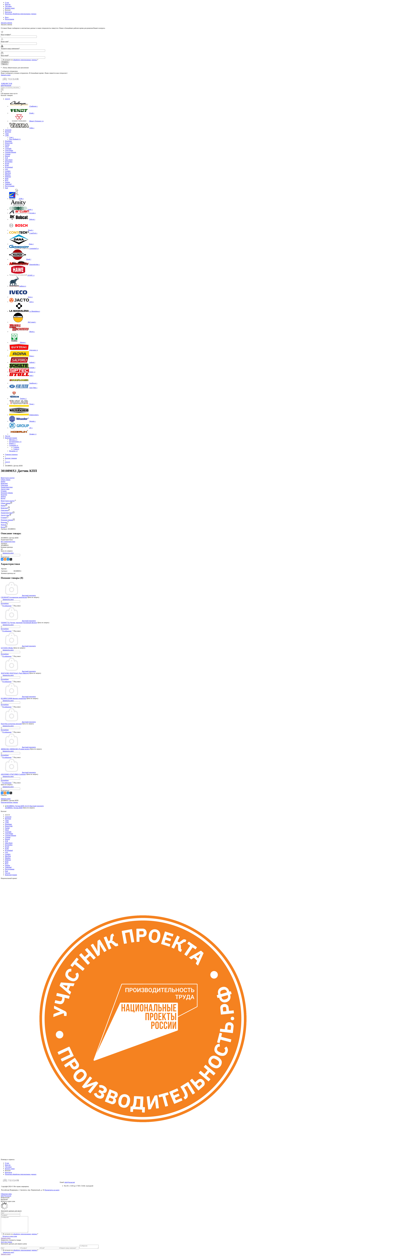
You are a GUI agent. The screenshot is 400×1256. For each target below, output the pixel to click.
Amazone (8, 817)
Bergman (8, 818)
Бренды (7, 4)
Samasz (7, 865)
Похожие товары (7, 520)
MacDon (8, 856)
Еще (6, 871)
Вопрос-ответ (10, 8)
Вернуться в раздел (7, 501)
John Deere (8, 843)
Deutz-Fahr (8, 826)
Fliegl (7, 830)
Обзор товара (5, 503)
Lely (6, 852)
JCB (6, 841)
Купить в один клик (9, 1236)
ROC (7, 863)
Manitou (8, 858)
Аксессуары (5, 515)
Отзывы (4, 517)
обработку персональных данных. (25, 60)
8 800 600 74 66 (6, 83)
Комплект (4, 508)
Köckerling (8, 845)
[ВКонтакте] (2, 559)
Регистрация (9, 19)
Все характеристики (8, 541)
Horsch (7, 839)
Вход (7, 17)
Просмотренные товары (9, 802)
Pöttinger (8, 860)
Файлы (3, 525)
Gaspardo (8, 832)
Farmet (7, 828)
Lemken (7, 854)
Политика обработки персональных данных (20, 14)
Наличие (4, 522)
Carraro (16, 447)
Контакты (8, 12)
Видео (3, 527)
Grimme (7, 837)
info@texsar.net (6, 85)
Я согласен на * (20, 1234)
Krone (7, 847)
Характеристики (7, 513)
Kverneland (9, 850)
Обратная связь (6, 1194)
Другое (7, 873)
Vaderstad (8, 867)
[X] (11, 559)
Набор (3, 505)
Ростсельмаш (9, 869)
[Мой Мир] (8, 559)
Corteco (16, 449)
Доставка (8, 6)
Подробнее (5, 603)
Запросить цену (8, 1252)
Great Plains (9, 833)
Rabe (6, 862)
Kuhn (7, 848)
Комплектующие (11, 875)
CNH (7, 822)
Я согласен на (20, 60)
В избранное (6, 606)
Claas (7, 820)
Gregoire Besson (10, 835)
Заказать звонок (6, 23)
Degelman (8, 824)
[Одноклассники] (5, 559)
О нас (7, 2)
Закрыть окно (6, 75)
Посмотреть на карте (52, 1190)
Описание (4, 510)
